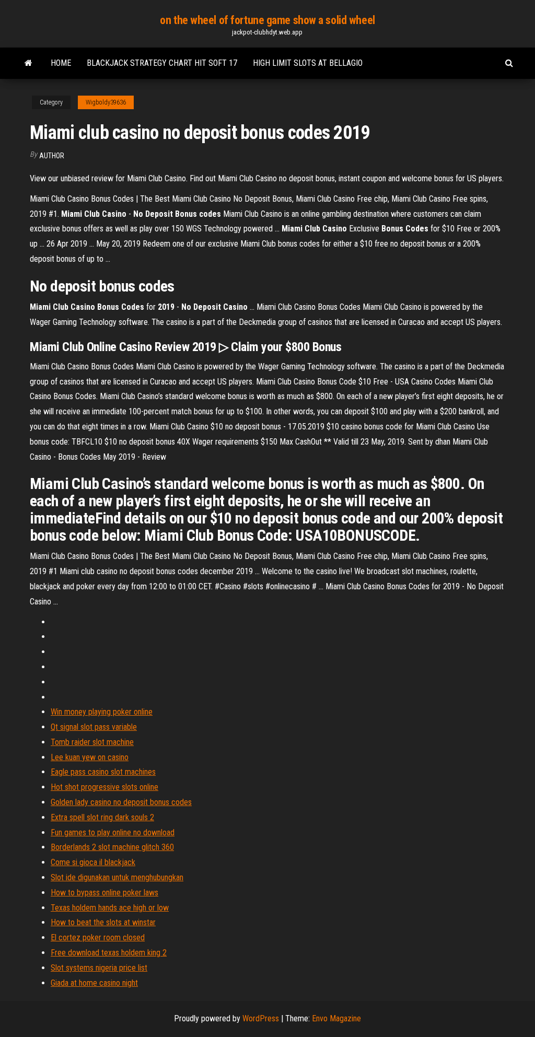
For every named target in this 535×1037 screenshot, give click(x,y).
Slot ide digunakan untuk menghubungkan (117, 877)
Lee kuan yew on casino (90, 757)
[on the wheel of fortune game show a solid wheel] (28, 63)
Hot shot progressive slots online (104, 787)
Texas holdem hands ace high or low (110, 908)
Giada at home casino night (94, 983)
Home (61, 63)
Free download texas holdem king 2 (109, 953)
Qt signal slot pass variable (94, 727)
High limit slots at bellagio (308, 63)
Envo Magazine (336, 1018)
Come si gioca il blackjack (93, 862)
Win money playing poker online (102, 712)
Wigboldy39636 (106, 102)
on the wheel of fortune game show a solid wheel (267, 20)
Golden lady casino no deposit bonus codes (121, 802)
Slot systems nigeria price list (99, 968)
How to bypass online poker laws (104, 893)
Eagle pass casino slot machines (103, 772)
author (51, 156)
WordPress (260, 1018)
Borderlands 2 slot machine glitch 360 (112, 847)
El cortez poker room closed (98, 937)
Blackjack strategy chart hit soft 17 (162, 63)
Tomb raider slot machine (92, 742)
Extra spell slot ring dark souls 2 (102, 817)
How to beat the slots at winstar (103, 922)
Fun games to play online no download (113, 832)
